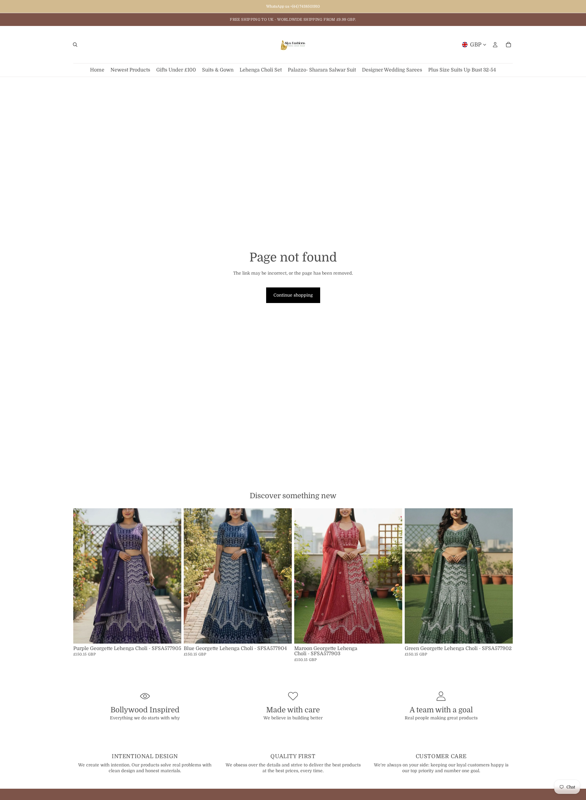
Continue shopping (293, 295)
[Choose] (171, 634)
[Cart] (508, 44)
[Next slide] (172, 576)
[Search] (75, 44)
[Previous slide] (82, 576)
